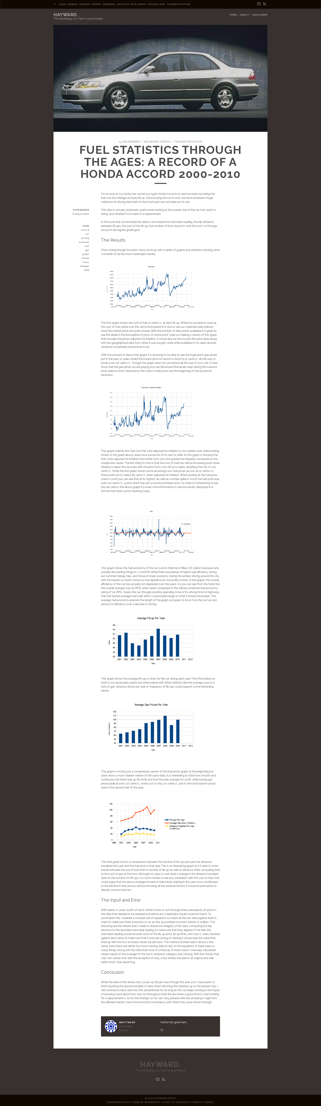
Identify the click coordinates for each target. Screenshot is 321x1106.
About (244, 15)
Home (233, 15)
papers (96, 4)
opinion (84, 4)
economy (84, 242)
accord (85, 230)
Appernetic (152, 1102)
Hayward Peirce (157, 141)
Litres (85, 262)
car (87, 234)
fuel (87, 246)
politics (123, 4)
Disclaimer (260, 15)
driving (85, 238)
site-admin (138, 4)
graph (85, 254)
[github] (258, 4)
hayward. (66, 14)
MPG (86, 270)
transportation (178, 4)
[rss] (264, 4)
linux (62, 4)
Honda (85, 258)
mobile (73, 4)
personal (109, 4)
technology (156, 4)
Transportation (188, 141)
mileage (84, 266)
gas (87, 250)
